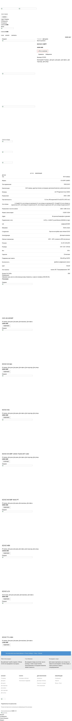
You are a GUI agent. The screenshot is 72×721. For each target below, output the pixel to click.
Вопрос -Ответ (58, 683)
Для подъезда (4, 690)
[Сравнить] (4, 634)
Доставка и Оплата (41, 680)
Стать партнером (41, 685)
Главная (39, 39)
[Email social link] (34, 3)
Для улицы (46, 61)
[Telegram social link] (40, 3)
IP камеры (46, 59)
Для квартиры (4, 685)
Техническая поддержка (24, 680)
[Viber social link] (40, 7)
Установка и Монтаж (23, 678)
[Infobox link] (12, 660)
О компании (58, 678)
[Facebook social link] (32, 3)
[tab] (32, 173)
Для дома (45, 39)
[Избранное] (11, 634)
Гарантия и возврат (41, 683)
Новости (57, 680)
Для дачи (52, 59)
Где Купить (39, 678)
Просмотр (7, 634)
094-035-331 (46, 277)
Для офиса (64, 59)
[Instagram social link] (36, 3)
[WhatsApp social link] (38, 3)
